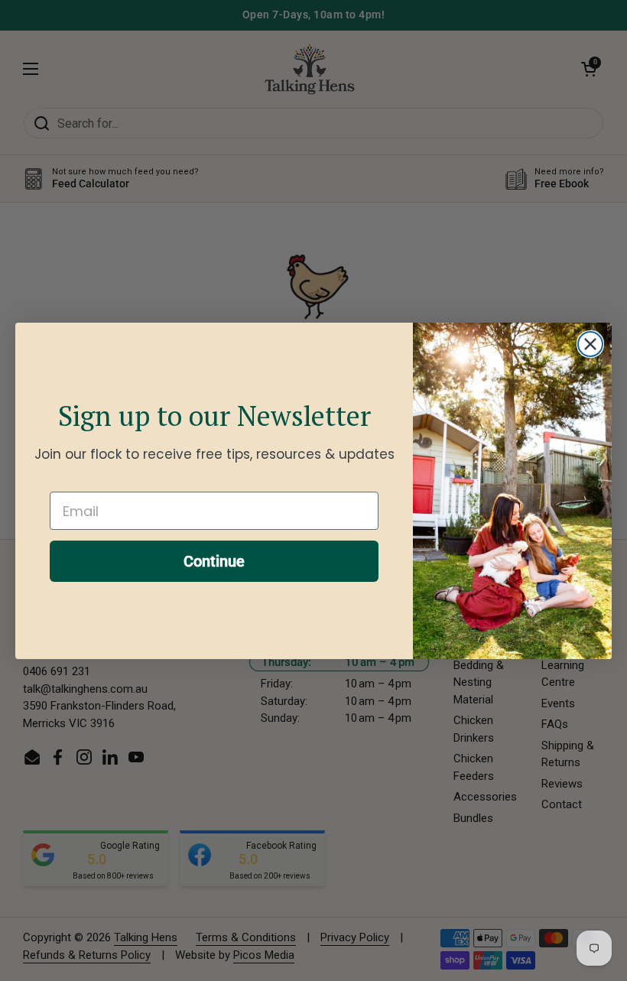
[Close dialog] (590, 344)
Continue (214, 561)
